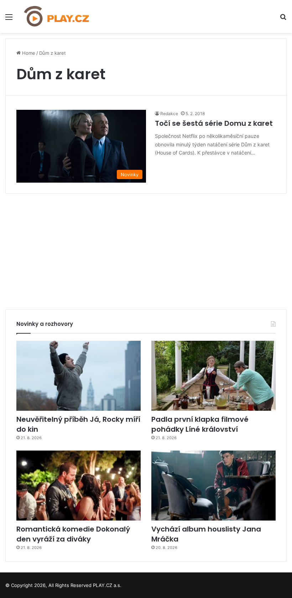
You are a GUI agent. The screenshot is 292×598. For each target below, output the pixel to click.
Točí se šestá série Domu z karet (214, 123)
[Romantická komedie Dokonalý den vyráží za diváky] (78, 486)
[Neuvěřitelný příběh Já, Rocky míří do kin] (78, 376)
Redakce (169, 113)
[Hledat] (283, 19)
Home (28, 53)
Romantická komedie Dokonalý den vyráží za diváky (73, 534)
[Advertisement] (146, 248)
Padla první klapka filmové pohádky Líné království (200, 424)
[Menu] (8, 19)
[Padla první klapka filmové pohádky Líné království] (213, 376)
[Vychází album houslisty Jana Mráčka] (213, 486)
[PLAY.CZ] (57, 16)
